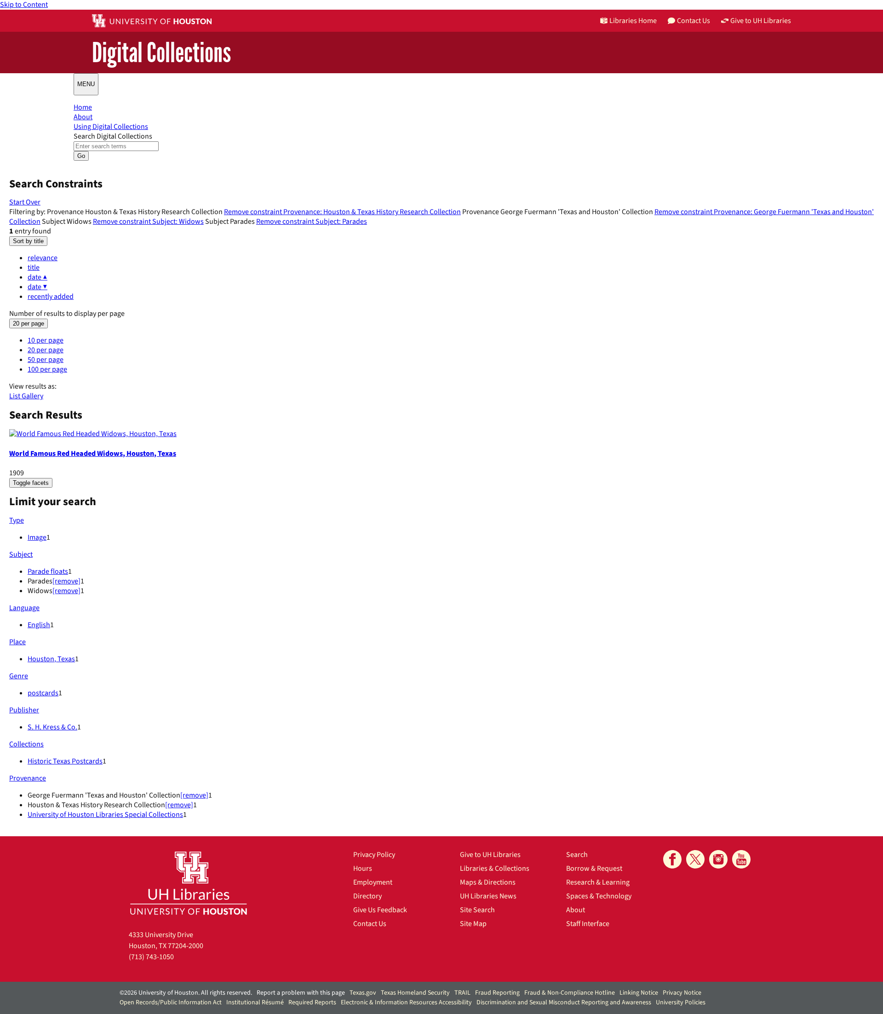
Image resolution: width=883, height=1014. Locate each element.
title (34, 267)
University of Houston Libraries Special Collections (105, 815)
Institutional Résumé (255, 1002)
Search (577, 855)
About (83, 117)
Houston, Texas (51, 659)
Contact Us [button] (693, 21)
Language (24, 608)
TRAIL (462, 992)
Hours (362, 868)
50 (45, 360)
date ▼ (37, 287)
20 (45, 350)
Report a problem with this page (301, 992)
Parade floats (48, 571)
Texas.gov (363, 992)
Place (17, 642)
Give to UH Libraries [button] (760, 21)
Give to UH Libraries (490, 855)
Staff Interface (587, 924)
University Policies (680, 1002)
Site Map (473, 924)
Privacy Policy (374, 855)
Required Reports (312, 1002)
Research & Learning (598, 882)
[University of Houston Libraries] (188, 883)
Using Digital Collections (111, 127)
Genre (18, 676)
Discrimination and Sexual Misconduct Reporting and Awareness (563, 1002)
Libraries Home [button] (633, 21)
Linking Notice (638, 992)
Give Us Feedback (380, 910)
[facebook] (672, 859)
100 (47, 369)
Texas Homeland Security (415, 992)
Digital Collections (161, 53)
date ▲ (37, 277)
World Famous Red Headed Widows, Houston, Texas (92, 454)
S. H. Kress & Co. (52, 727)
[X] (695, 859)
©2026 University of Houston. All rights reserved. (186, 992)
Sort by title (28, 241)
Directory (367, 896)
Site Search (477, 910)
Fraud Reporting (497, 992)
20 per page (28, 323)
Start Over (24, 202)
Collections (26, 744)
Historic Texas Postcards (65, 761)
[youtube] (741, 859)
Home (83, 107)
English (39, 625)
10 (45, 340)
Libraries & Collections (494, 868)
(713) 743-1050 (151, 957)
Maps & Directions (488, 882)
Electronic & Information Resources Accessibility (406, 1002)
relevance (42, 258)
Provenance (27, 778)
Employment (372, 882)
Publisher (24, 710)
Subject (21, 554)
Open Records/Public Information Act (171, 1002)
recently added (51, 296)
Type (16, 520)
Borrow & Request (594, 868)
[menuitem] (451, 258)
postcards (43, 693)
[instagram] (718, 859)
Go (81, 155)
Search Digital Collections (113, 136)
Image (37, 537)
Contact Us (369, 924)
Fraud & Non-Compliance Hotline (569, 992)
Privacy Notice (682, 992)
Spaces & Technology (598, 896)
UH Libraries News (488, 896)
